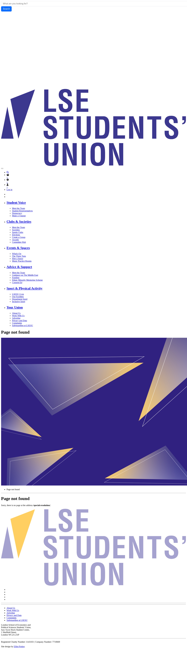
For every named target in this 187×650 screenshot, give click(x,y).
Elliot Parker (19, 646)
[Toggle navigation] (2, 168)
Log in (9, 189)
